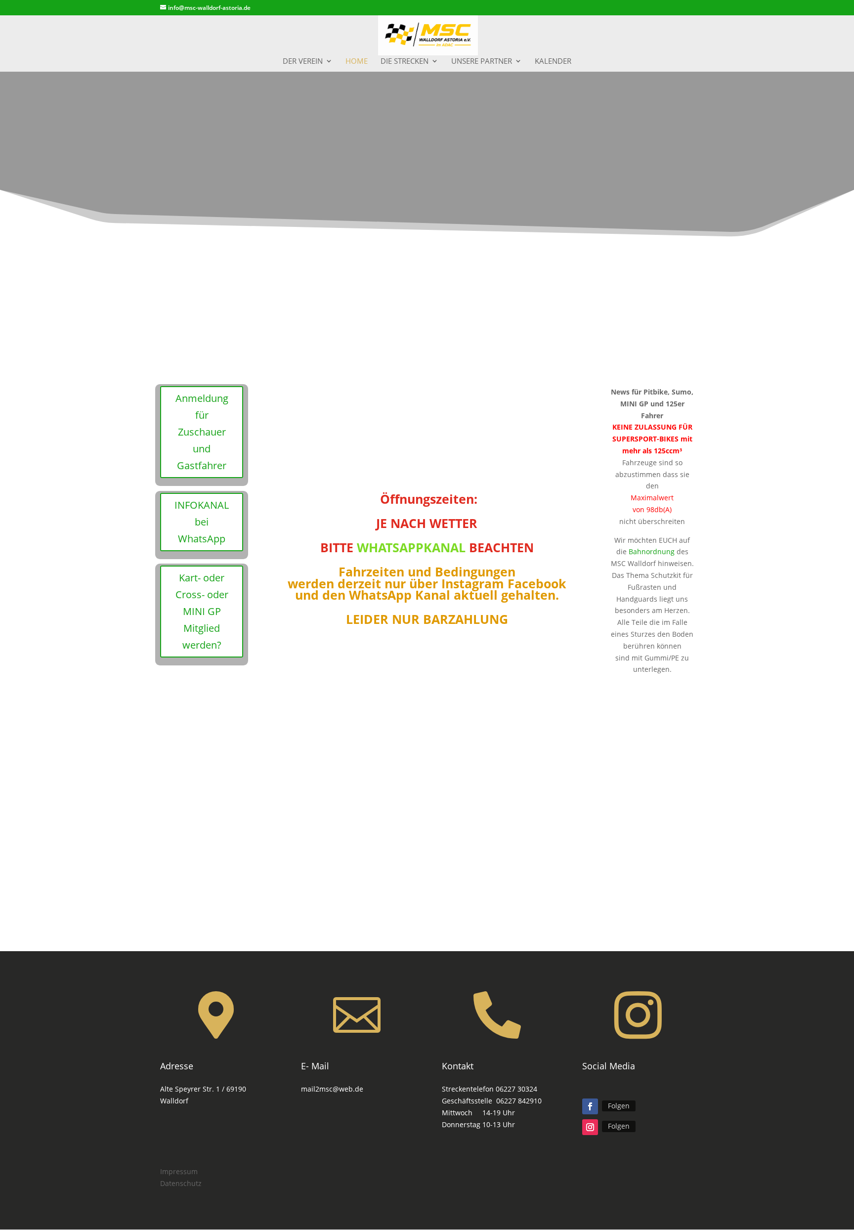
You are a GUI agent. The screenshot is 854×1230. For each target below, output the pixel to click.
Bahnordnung (652, 551)
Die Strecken (404, 61)
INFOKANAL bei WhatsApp (201, 521)
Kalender (553, 61)
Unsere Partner (481, 61)
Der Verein (303, 61)
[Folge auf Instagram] (590, 1127)
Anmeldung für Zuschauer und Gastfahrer (201, 432)
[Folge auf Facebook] (590, 1106)
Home (356, 61)
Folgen (619, 1105)
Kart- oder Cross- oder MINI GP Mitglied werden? (201, 611)
